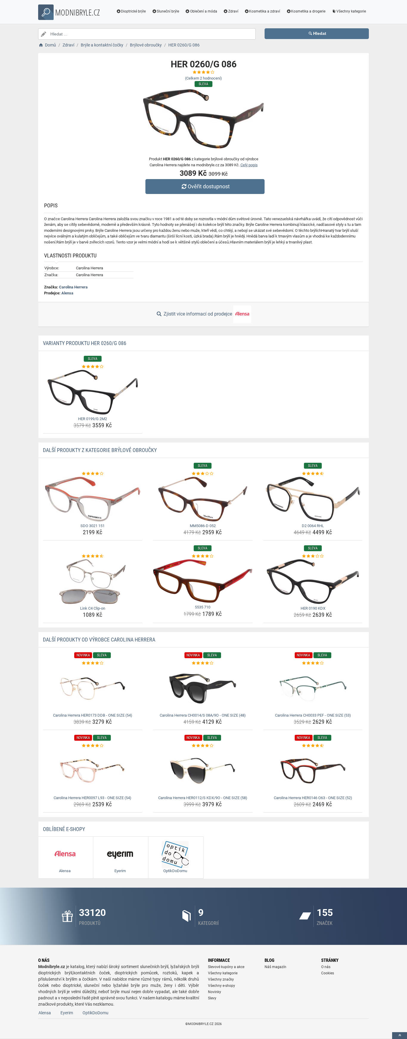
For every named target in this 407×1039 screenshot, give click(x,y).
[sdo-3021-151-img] (92, 499)
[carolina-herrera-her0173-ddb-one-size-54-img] (92, 688)
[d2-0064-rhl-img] (313, 499)
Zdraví (233, 11)
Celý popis (249, 165)
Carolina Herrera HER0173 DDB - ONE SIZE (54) (92, 715)
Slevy (212, 998)
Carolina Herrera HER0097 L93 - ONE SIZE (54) (92, 798)
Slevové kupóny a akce (226, 967)
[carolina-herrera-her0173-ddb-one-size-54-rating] (92, 663)
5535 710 (202, 607)
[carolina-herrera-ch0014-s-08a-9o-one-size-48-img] (202, 688)
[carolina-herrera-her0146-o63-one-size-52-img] (313, 771)
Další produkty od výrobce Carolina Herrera (99, 639)
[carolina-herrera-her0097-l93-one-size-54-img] (92, 771)
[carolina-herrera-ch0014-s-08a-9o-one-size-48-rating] (202, 663)
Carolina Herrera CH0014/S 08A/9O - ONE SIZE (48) (203, 715)
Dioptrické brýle (133, 11)
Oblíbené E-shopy (64, 829)
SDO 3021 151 (92, 526)
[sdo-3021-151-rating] (92, 474)
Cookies (327, 973)
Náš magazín (275, 967)
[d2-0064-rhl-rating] (313, 474)
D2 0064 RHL (313, 526)
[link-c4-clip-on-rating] (92, 556)
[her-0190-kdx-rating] (313, 556)
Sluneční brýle (168, 11)
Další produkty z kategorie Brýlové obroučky (100, 450)
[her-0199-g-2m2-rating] (92, 367)
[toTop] (399, 1035)
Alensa (67, 293)
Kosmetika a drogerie (308, 11)
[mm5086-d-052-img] (202, 499)
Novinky (214, 992)
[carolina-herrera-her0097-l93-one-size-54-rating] (92, 746)
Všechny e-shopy (221, 986)
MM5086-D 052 (203, 526)
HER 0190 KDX (313, 608)
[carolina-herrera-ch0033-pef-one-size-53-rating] (313, 663)
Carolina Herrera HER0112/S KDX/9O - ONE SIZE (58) (202, 798)
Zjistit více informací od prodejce (197, 314)
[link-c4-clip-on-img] (92, 581)
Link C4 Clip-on (92, 608)
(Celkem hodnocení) (203, 78)
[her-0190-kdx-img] (313, 581)
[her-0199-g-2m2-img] (92, 392)
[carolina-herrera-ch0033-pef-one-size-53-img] (313, 688)
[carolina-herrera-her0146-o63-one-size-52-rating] (313, 746)
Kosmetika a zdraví (264, 11)
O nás (325, 967)
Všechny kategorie (351, 11)
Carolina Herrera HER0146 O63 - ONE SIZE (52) (313, 798)
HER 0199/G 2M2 (92, 419)
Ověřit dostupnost (209, 186)
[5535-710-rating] (202, 556)
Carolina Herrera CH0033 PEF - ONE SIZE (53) (313, 715)
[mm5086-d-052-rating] (202, 474)
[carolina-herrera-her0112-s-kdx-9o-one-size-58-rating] (202, 746)
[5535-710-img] (202, 581)
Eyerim (66, 1012)
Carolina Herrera (73, 287)
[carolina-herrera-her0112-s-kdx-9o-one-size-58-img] (202, 771)
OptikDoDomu (95, 1012)
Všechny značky (221, 979)
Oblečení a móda (203, 11)
